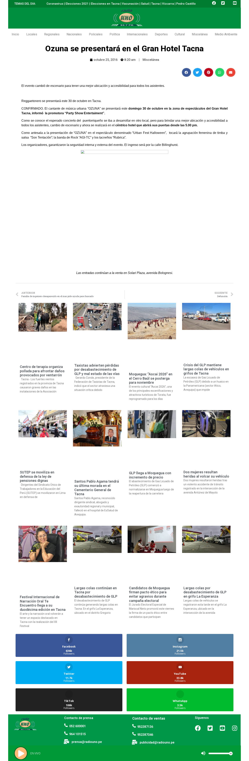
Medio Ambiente (226, 34)
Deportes (161, 34)
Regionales (52, 34)
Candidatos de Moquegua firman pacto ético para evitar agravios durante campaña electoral (149, 594)
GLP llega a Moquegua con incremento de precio (150, 475)
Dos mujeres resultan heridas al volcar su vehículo (206, 474)
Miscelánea (200, 34)
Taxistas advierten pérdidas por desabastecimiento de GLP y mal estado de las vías (97, 369)
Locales (31, 34)
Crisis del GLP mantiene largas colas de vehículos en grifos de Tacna (206, 369)
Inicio (15, 34)
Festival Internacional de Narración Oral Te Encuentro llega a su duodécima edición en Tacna (43, 603)
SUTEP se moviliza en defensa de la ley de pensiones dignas (37, 476)
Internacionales (137, 34)
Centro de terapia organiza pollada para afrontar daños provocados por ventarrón (42, 371)
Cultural (180, 34)
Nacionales (74, 34)
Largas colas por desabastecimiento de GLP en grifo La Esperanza (204, 592)
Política (115, 34)
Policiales (96, 34)
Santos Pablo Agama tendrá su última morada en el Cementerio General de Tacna (96, 487)
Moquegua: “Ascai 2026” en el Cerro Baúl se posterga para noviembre (150, 378)
